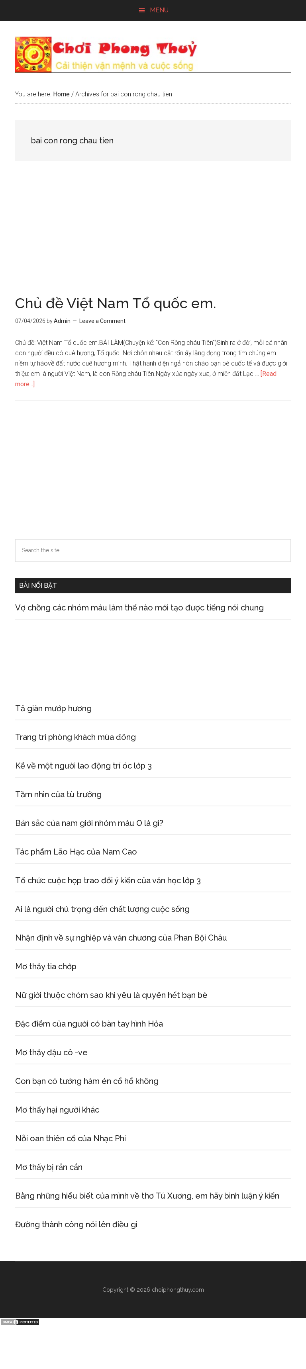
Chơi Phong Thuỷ (152, 54)
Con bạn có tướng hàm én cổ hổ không (87, 1081)
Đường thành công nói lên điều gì (76, 1224)
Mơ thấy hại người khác (57, 1110)
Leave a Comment (102, 321)
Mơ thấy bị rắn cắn (48, 1167)
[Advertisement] (152, 237)
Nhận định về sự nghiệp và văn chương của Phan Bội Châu (121, 938)
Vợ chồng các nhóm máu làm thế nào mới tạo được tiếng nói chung (139, 607)
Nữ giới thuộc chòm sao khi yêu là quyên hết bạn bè (111, 995)
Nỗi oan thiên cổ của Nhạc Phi (70, 1138)
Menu (159, 10)
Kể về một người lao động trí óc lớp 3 (83, 766)
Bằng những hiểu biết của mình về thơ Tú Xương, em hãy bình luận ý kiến (147, 1196)
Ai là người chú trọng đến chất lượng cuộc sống (102, 909)
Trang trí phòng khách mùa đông (75, 737)
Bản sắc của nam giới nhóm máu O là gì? (89, 823)
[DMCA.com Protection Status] (20, 1324)
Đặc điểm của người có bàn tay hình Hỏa (89, 1024)
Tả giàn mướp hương (53, 708)
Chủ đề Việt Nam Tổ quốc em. (115, 303)
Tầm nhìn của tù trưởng (58, 794)
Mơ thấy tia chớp (45, 966)
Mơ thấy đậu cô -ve (51, 1052)
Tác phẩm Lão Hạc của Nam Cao (76, 852)
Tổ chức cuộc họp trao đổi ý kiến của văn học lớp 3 (108, 880)
